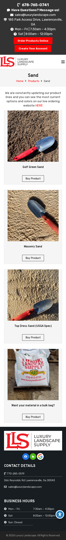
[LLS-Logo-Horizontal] (17, 62)
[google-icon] (40, 456)
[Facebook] (25, 456)
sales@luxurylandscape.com (25, 486)
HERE (39, 105)
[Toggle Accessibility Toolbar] (60, 514)
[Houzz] (33, 456)
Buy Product (33, 178)
